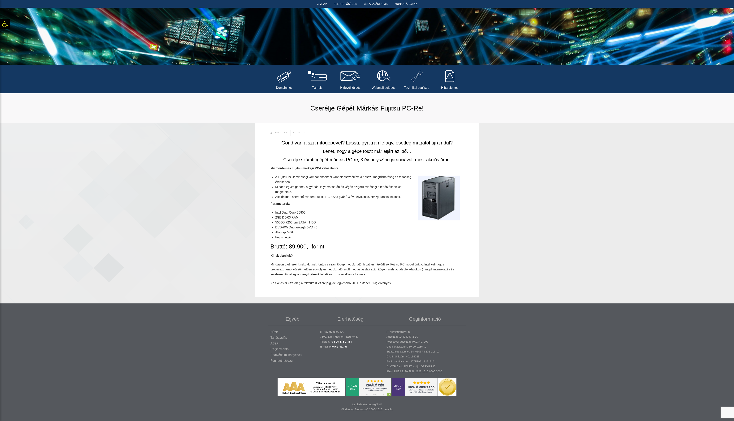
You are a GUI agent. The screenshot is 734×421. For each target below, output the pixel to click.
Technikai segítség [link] (416, 87)
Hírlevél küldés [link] (350, 87)
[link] (5, 24)
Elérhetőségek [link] (345, 3)
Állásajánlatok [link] (376, 3)
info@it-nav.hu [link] (338, 346)
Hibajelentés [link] (449, 87)
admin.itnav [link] (281, 132)
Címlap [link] (322, 3)
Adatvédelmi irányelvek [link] (286, 354)
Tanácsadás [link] (278, 337)
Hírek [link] (274, 332)
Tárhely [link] (317, 87)
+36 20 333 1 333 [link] (341, 341)
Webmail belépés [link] (383, 87)
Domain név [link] (284, 87)
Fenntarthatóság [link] (281, 360)
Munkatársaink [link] (406, 3)
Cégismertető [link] (279, 349)
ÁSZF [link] (274, 343)
